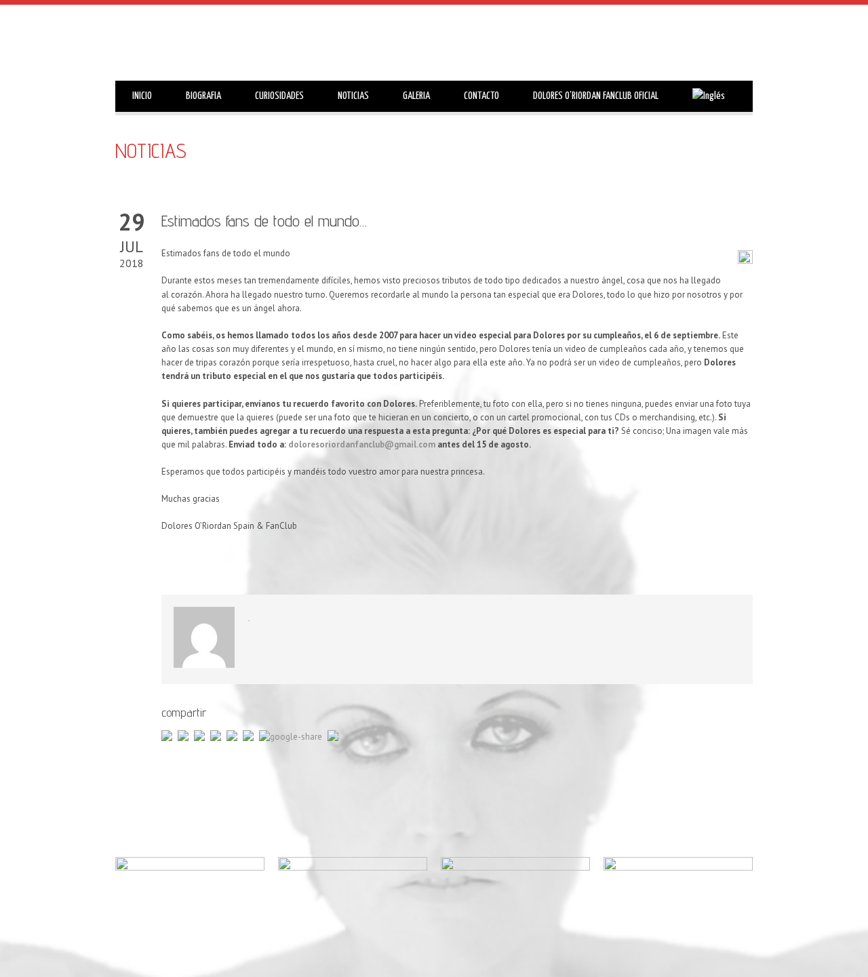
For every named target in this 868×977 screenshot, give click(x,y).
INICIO (142, 96)
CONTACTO (481, 96)
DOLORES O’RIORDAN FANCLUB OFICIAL (595, 96)
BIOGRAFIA (203, 96)
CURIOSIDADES (279, 96)
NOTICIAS (353, 96)
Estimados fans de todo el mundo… (264, 221)
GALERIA (416, 96)
